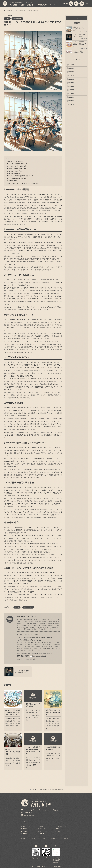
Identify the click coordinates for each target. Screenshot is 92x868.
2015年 (71, 97)
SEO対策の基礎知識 (14, 174)
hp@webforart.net (39, 656)
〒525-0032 (41, 810)
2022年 (71, 72)
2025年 (71, 65)
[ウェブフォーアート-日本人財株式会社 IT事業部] (5, 3)
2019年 (71, 83)
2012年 (71, 104)
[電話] (71, 4)
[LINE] (82, 4)
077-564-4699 (23, 656)
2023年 (71, 68)
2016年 (71, 94)
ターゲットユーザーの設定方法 (17, 166)
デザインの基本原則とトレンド (17, 169)
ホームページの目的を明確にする (17, 164)
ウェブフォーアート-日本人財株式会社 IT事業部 (34, 638)
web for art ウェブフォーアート (45, 866)
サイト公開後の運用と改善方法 (17, 178)
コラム (76, 18)
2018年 (71, 86)
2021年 (71, 75)
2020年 (71, 79)
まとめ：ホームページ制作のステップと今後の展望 (23, 183)
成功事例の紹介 (12, 181)
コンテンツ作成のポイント (15, 171)
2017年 (71, 90)
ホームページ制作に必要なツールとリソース (20, 176)
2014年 (71, 101)
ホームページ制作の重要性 (15, 161)
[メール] (76, 4)
